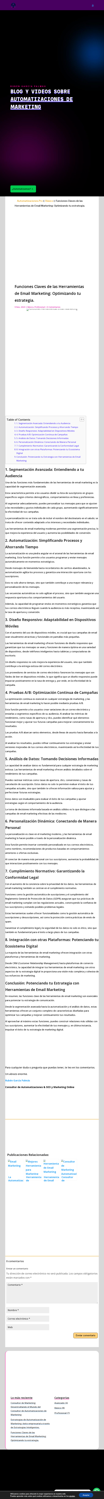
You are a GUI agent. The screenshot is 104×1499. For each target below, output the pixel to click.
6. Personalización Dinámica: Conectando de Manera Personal (46, 442)
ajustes (72, 1496)
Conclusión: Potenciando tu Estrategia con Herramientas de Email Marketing (48, 458)
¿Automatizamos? (21, 189)
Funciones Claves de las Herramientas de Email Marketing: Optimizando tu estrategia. (28, 1436)
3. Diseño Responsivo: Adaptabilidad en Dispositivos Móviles (45, 430)
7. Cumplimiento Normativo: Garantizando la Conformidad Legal (47, 445)
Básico (30, 307)
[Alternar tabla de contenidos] (80, 419)
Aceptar (86, 1495)
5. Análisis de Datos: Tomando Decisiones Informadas (42, 438)
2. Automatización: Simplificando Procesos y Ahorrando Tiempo (47, 427)
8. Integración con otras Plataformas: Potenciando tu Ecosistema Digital (48, 451)
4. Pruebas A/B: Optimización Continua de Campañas (41, 434)
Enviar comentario (85, 1335)
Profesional (39, 307)
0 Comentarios (53, 307)
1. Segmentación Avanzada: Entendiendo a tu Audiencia (43, 423)
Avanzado (59, 1402)
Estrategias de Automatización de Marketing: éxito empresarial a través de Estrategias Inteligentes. (30, 1423)
